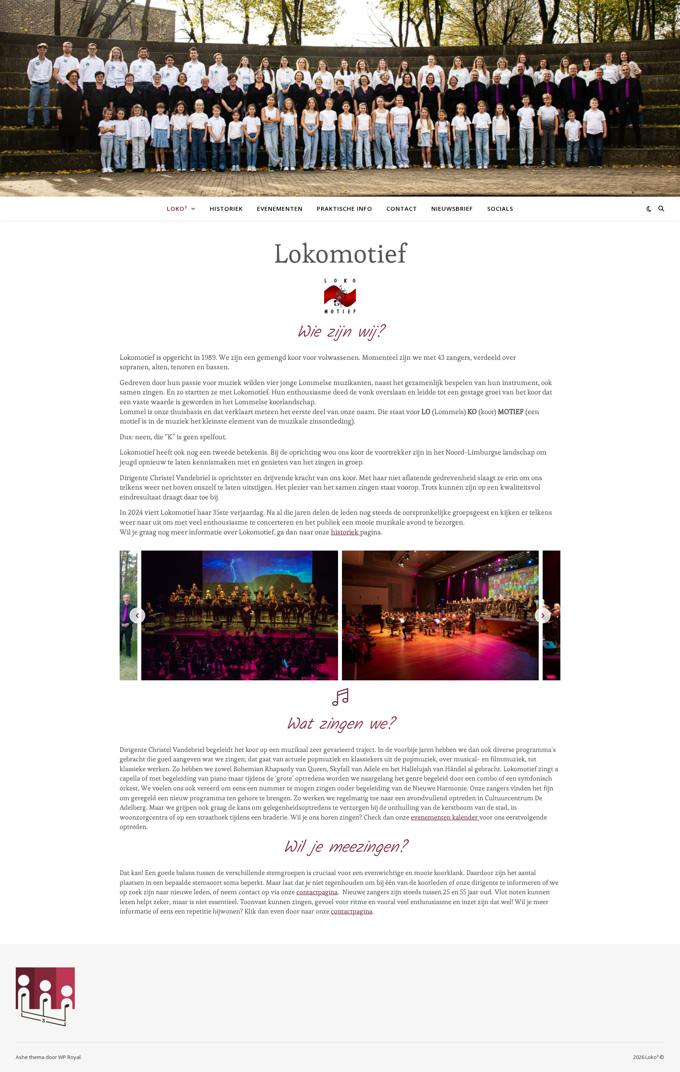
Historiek (226, 208)
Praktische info (344, 208)
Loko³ (177, 208)
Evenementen (280, 208)
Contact (401, 208)
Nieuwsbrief (452, 208)
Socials (500, 208)
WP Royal (69, 1057)
